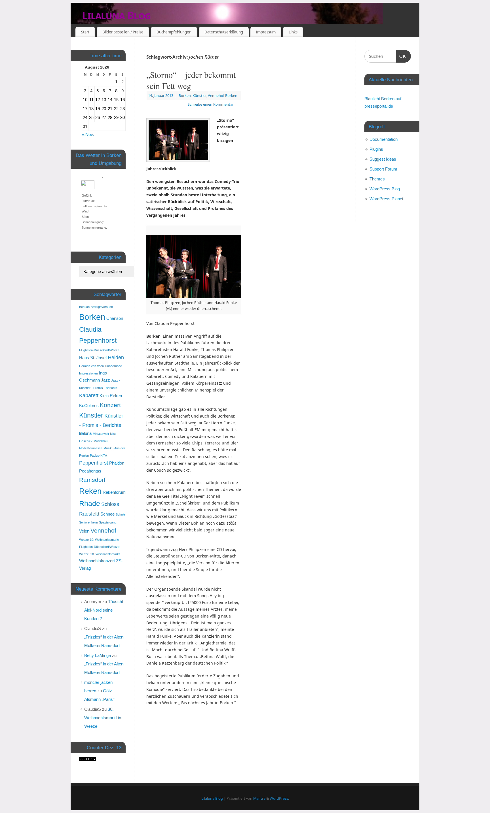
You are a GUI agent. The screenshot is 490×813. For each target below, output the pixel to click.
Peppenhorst (93, 463)
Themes (377, 178)
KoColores (89, 405)
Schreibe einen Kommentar (211, 104)
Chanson (114, 318)
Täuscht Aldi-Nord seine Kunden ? (103, 610)
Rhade (89, 503)
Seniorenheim (88, 522)
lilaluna (85, 433)
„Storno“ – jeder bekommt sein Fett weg (191, 80)
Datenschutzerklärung (223, 32)
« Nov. (88, 134)
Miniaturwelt (101, 433)
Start (85, 32)
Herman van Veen (91, 366)
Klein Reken (111, 395)
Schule (120, 514)
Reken (90, 491)
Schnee (107, 514)
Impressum (266, 32)
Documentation (383, 139)
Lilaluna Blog (116, 15)
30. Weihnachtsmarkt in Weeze (102, 718)
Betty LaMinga (97, 655)
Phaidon (116, 463)
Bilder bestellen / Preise (122, 32)
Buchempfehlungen (174, 32)
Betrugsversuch (102, 306)
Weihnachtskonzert (97, 560)
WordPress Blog (384, 188)
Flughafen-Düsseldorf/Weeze (99, 350)
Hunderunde (113, 366)
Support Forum (383, 169)
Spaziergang (107, 522)
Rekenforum (114, 492)
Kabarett (88, 395)
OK (401, 56)
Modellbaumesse (90, 448)
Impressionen (88, 373)
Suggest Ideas (382, 159)
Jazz (105, 380)
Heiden (116, 357)
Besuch (84, 306)
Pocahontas (90, 471)
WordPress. (279, 798)
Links (293, 32)
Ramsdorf (92, 479)
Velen (84, 531)
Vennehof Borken (222, 95)
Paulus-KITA (98, 455)
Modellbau (100, 441)
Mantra (259, 798)
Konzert (110, 405)
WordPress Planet (386, 198)
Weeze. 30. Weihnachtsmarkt (99, 554)
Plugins (376, 149)
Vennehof (103, 530)
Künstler (199, 95)
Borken (185, 95)
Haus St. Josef (93, 357)
